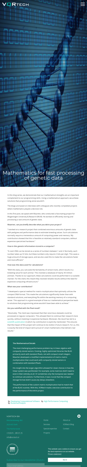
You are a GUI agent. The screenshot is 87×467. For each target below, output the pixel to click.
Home (46, 420)
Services (47, 424)
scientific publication (16, 322)
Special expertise (50, 428)
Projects (47, 433)
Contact (66, 428)
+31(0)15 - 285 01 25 (14, 433)
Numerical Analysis (18, 403)
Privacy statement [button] (54, 454)
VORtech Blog (68, 424)
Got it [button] (65, 460)
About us (66, 420)
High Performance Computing (56, 401)
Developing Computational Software (25, 401)
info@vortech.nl (13, 437)
